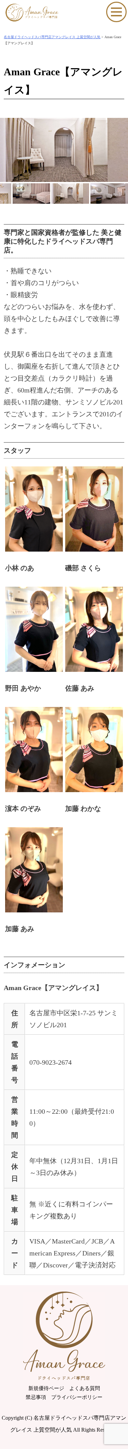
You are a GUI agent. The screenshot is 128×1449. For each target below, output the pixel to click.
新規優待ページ (46, 1388)
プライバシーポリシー (76, 1397)
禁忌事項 (36, 1397)
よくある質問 (84, 1388)
